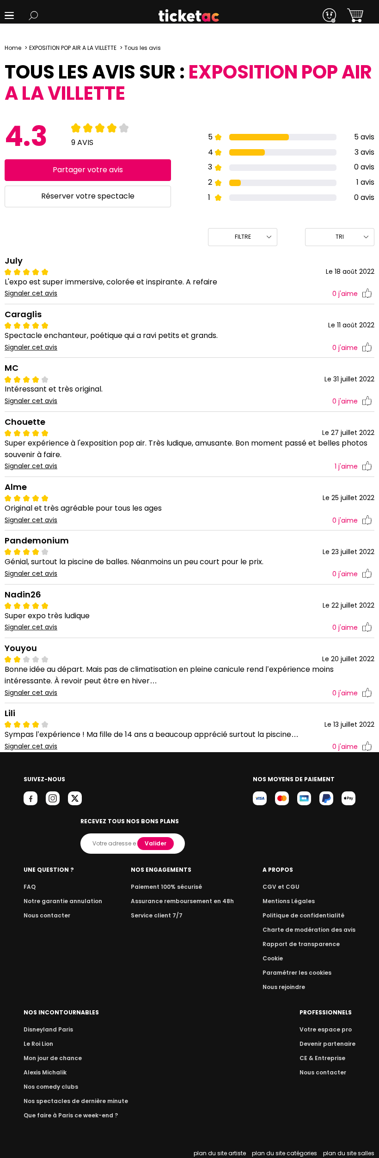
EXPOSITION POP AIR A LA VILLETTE (72, 48)
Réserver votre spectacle (87, 196)
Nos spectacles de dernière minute (76, 1101)
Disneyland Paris (48, 1029)
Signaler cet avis (31, 293)
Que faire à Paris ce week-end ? (71, 1115)
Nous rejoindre (284, 987)
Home (13, 48)
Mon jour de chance (53, 1058)
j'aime (345, 293)
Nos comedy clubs (51, 1087)
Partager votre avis (88, 169)
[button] (9, 15)
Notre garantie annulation (63, 901)
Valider (155, 843)
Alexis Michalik (45, 1072)
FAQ (30, 887)
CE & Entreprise (322, 1058)
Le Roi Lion (38, 1044)
